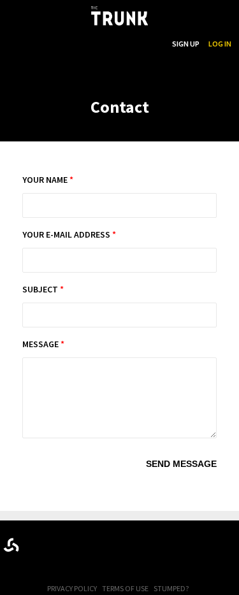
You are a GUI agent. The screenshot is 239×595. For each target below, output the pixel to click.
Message (43, 344)
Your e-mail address (69, 234)
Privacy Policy (72, 588)
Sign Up (185, 43)
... (98, 43)
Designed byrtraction (11, 545)
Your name (47, 179)
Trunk (119, 542)
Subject (43, 289)
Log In (219, 43)
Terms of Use (125, 588)
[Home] (119, 15)
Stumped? (171, 588)
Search (149, 43)
